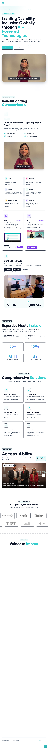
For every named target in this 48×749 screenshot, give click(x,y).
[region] (24, 475)
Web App (26, 269)
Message (6, 717)
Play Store (17, 269)
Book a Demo (7, 47)
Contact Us (31, 623)
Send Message (10, 729)
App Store (8, 269)
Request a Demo (18, 623)
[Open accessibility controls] (45, 746)
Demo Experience (33, 247)
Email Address (27, 706)
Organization (6, 712)
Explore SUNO (22, 246)
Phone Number (27, 712)
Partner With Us (19, 47)
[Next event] (43, 475)
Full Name (6, 706)
